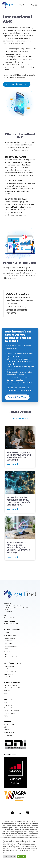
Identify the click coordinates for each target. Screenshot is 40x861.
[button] (31, 5)
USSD (6, 649)
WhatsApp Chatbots (11, 657)
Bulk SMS (7, 633)
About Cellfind (9, 724)
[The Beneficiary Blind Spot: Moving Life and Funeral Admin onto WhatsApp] (20, 437)
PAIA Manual (8, 735)
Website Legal (9, 732)
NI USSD (7, 651)
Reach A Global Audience (17, 84)
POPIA (6, 716)
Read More (12, 464)
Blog (5, 702)
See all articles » (20, 418)
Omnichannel (8, 674)
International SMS (10, 635)
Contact (7, 729)
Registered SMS (9, 638)
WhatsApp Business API (12, 688)
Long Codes (8, 643)
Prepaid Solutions (10, 671)
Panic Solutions (9, 666)
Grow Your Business (10, 708)
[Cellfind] (13, 5)
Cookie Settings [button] (9, 856)
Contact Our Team (17, 397)
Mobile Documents (10, 677)
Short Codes (8, 641)
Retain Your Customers (11, 710)
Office (6, 727)
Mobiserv (7, 690)
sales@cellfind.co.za (11, 623)
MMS (5, 654)
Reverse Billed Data (10, 646)
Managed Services (10, 685)
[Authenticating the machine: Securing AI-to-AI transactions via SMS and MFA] (20, 482)
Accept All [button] (21, 856)
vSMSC (6, 693)
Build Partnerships (10, 713)
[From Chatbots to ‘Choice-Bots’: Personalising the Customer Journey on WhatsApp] (20, 527)
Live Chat (7, 669)
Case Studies (8, 705)
